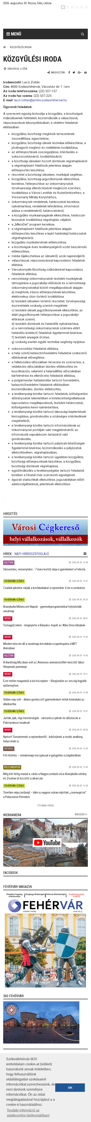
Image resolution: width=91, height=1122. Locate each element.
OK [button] (70, 1087)
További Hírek (45, 805)
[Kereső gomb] (82, 34)
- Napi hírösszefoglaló (30, 554)
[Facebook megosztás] (69, 72)
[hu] (63, 7)
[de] (77, 7)
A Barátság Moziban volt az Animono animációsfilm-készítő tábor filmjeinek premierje (43, 664)
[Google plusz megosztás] (79, 72)
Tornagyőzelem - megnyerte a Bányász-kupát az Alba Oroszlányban (44, 625)
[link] (45, 532)
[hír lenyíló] (85, 553)
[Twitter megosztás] (74, 72)
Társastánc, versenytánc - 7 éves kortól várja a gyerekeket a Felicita (44, 569)
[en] (67, 7)
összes (80, 814)
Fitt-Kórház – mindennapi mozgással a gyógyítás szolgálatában (42, 755)
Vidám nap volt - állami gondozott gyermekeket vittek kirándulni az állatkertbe (43, 702)
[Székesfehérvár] (42, 19)
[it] (81, 7)
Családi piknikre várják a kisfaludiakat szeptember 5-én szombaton (44, 588)
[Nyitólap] (4, 47)
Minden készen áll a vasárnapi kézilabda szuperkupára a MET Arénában (40, 646)
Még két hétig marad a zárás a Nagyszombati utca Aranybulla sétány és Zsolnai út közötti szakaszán (45, 776)
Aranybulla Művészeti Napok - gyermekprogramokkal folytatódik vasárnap (42, 609)
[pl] (72, 7)
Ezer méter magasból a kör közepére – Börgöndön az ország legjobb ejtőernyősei (45, 683)
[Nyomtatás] (85, 72)
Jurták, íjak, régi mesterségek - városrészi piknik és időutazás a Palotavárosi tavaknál (41, 720)
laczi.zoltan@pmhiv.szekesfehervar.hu (40, 100)
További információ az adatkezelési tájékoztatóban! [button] (28, 1112)
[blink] (86, 7)
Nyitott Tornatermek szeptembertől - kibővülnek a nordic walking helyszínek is (43, 739)
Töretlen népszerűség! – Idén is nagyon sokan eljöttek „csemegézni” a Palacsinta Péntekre (44, 795)
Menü (15, 33)
